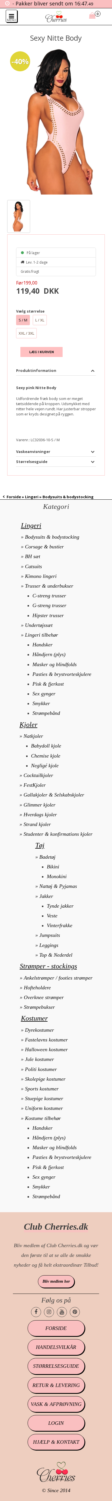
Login (56, 1423)
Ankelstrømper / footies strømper (58, 978)
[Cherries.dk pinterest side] (75, 1312)
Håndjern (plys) (48, 654)
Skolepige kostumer (45, 1079)
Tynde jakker (60, 906)
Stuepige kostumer (44, 1098)
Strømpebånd (46, 713)
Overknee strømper (44, 997)
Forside (14, 496)
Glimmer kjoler (39, 805)
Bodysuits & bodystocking (52, 537)
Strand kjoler (37, 824)
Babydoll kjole (46, 746)
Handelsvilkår (56, 1347)
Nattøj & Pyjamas (58, 886)
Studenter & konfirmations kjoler (58, 834)
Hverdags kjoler (40, 814)
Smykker (41, 703)
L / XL (39, 320)
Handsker (42, 645)
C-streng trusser (49, 596)
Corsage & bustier (44, 547)
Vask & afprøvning (56, 1404)
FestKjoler (35, 785)
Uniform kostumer (44, 1108)
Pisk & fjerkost (48, 684)
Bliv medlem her (56, 1281)
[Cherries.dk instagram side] (49, 1312)
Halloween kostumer (46, 1049)
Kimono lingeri (41, 576)
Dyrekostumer (39, 1030)
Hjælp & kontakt (56, 1442)
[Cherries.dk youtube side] (62, 1312)
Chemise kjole (45, 756)
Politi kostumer (41, 1069)
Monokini (57, 876)
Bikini (53, 867)
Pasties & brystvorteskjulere (61, 674)
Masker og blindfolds (54, 664)
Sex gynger (43, 693)
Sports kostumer (42, 1089)
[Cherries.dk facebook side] (36, 1312)
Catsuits (33, 566)
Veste (52, 916)
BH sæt (32, 556)
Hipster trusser (48, 615)
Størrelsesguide (56, 1366)
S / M (23, 320)
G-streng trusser (49, 605)
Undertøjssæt (39, 625)
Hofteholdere (37, 987)
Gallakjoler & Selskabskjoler (54, 795)
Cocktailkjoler (38, 775)
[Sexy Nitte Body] (56, 121)
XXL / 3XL (26, 333)
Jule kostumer (39, 1059)
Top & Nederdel (55, 955)
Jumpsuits (49, 935)
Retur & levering (56, 1385)
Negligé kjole (45, 765)
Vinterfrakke (59, 925)
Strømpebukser (39, 1007)
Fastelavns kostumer (46, 1040)
